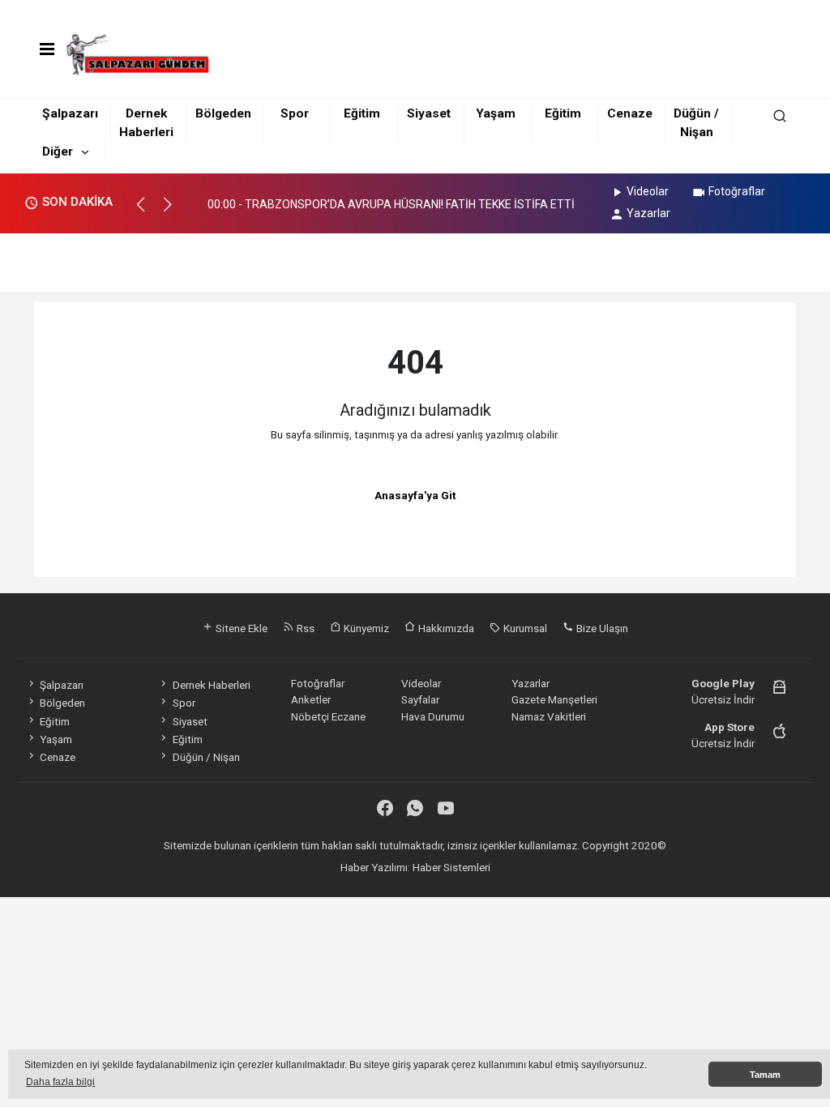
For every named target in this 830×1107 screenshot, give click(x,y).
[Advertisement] (415, 257)
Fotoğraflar (736, 191)
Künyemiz (365, 628)
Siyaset (429, 113)
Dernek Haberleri (211, 684)
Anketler (311, 699)
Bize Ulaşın (601, 628)
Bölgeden (223, 113)
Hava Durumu (432, 716)
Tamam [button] (765, 1074)
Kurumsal (524, 628)
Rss (304, 628)
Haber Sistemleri (451, 867)
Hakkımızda (445, 628)
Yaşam (496, 113)
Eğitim (362, 113)
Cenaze (629, 113)
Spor (294, 113)
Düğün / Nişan (206, 756)
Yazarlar (648, 213)
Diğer (57, 151)
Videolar (648, 191)
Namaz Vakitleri (548, 716)
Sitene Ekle (240, 628)
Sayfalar (420, 699)
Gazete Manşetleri (554, 699)
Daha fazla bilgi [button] (60, 1082)
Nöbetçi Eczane (328, 716)
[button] (148, 211)
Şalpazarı (70, 113)
